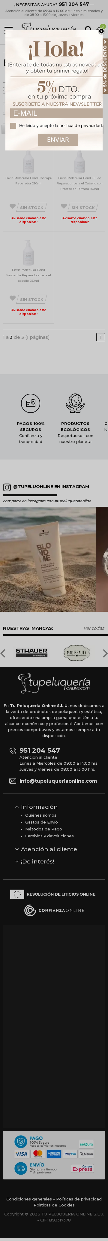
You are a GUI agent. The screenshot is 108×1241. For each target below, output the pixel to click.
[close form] (101, 31)
